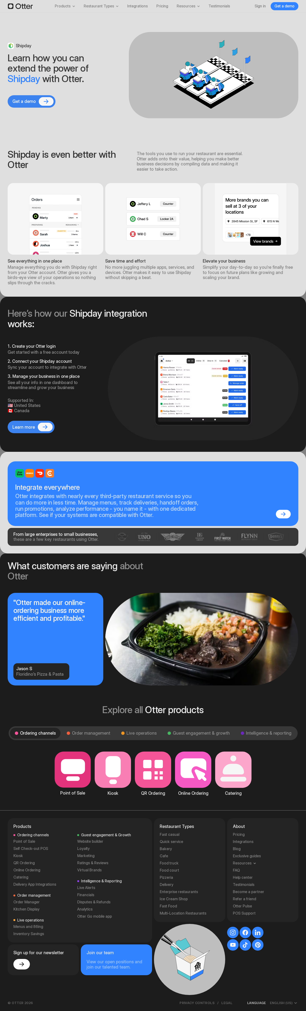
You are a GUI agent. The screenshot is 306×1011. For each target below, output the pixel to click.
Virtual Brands (89, 870)
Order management (91, 733)
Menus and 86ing (28, 926)
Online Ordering (26, 870)
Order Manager (26, 902)
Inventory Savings (28, 934)
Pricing (162, 6)
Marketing (85, 855)
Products (63, 6)
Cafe (164, 856)
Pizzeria (166, 877)
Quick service (171, 841)
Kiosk (18, 855)
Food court (169, 870)
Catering (20, 877)
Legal (226, 1003)
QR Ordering (24, 863)
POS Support (244, 913)
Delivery (166, 884)
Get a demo (284, 6)
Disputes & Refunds (93, 902)
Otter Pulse (242, 906)
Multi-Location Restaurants (183, 913)
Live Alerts (86, 887)
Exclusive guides (247, 856)
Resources (186, 6)
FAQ (236, 870)
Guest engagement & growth (201, 733)
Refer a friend (244, 899)
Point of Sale (24, 841)
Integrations (137, 6)
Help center (243, 877)
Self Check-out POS (30, 848)
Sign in (260, 6)
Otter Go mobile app (94, 916)
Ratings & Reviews (92, 863)
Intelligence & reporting (268, 733)
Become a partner (248, 892)
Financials (85, 895)
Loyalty (83, 848)
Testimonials (219, 6)
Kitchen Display (26, 909)
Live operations (141, 733)
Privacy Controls (197, 1003)
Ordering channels (38, 733)
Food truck (169, 863)
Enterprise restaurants (179, 892)
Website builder (90, 841)
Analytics (85, 909)
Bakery (166, 849)
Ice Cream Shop (174, 899)
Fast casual (169, 834)
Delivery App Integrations (34, 884)
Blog (236, 849)
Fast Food (168, 906)
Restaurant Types (99, 6)
